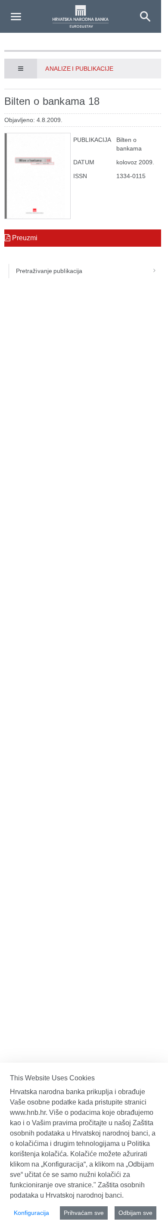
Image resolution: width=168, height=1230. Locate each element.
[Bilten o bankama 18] (37, 176)
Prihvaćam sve (84, 1212)
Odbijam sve (135, 1212)
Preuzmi (23, 238)
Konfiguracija (31, 1212)
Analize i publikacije (79, 68)
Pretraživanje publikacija (49, 270)
